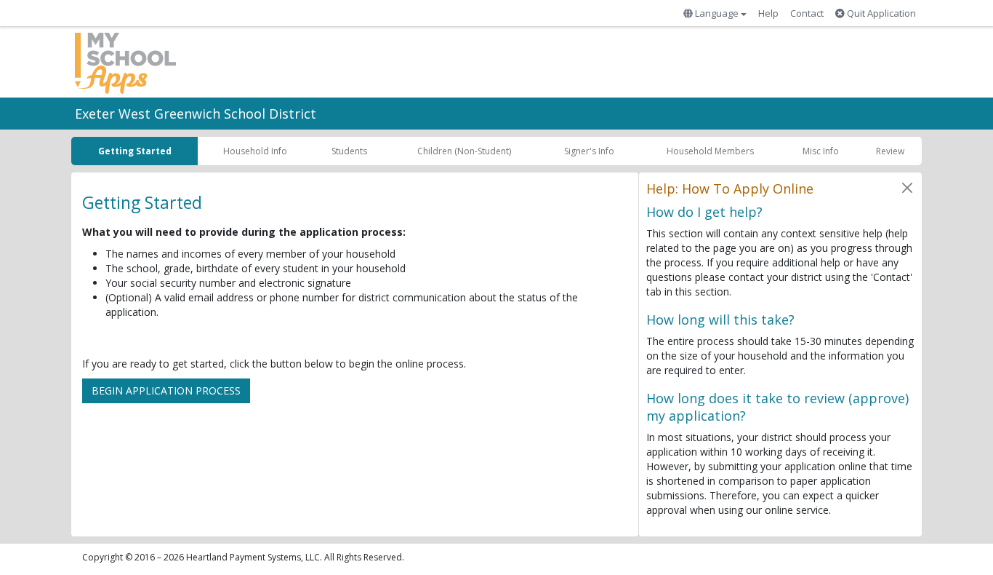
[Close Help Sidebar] (906, 187)
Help (768, 13)
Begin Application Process (166, 390)
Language (717, 13)
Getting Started (135, 151)
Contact (807, 13)
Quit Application (880, 13)
